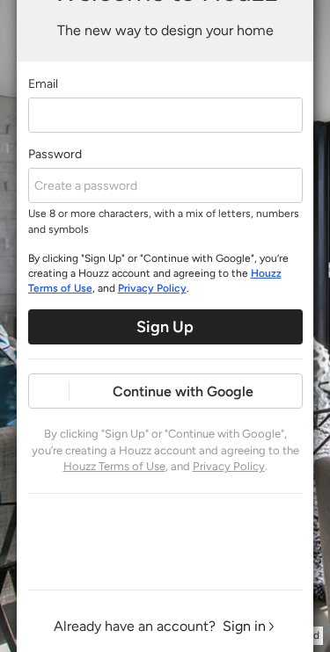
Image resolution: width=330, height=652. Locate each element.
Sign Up (165, 327)
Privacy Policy (152, 288)
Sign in (244, 626)
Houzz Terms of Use (114, 466)
